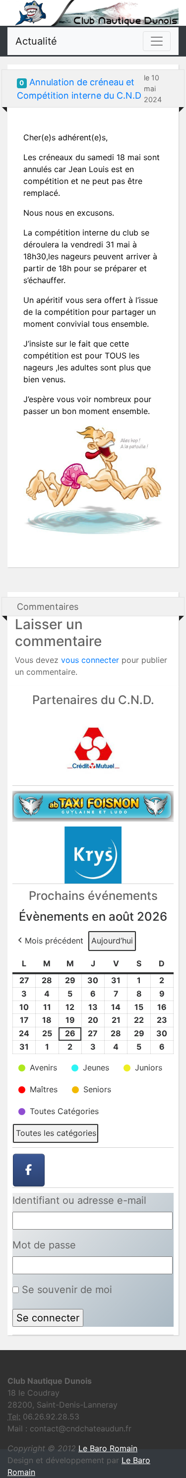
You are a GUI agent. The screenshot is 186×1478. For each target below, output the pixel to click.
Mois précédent (54, 941)
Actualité (36, 41)
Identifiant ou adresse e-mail (79, 1200)
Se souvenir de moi (65, 1290)
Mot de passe (44, 1245)
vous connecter (90, 660)
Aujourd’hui (112, 941)
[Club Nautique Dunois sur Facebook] (29, 1170)
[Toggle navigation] (157, 41)
